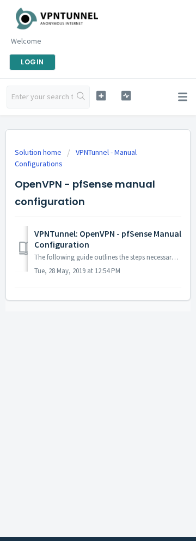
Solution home (39, 152)
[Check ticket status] (126, 95)
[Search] (81, 97)
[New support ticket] (101, 95)
